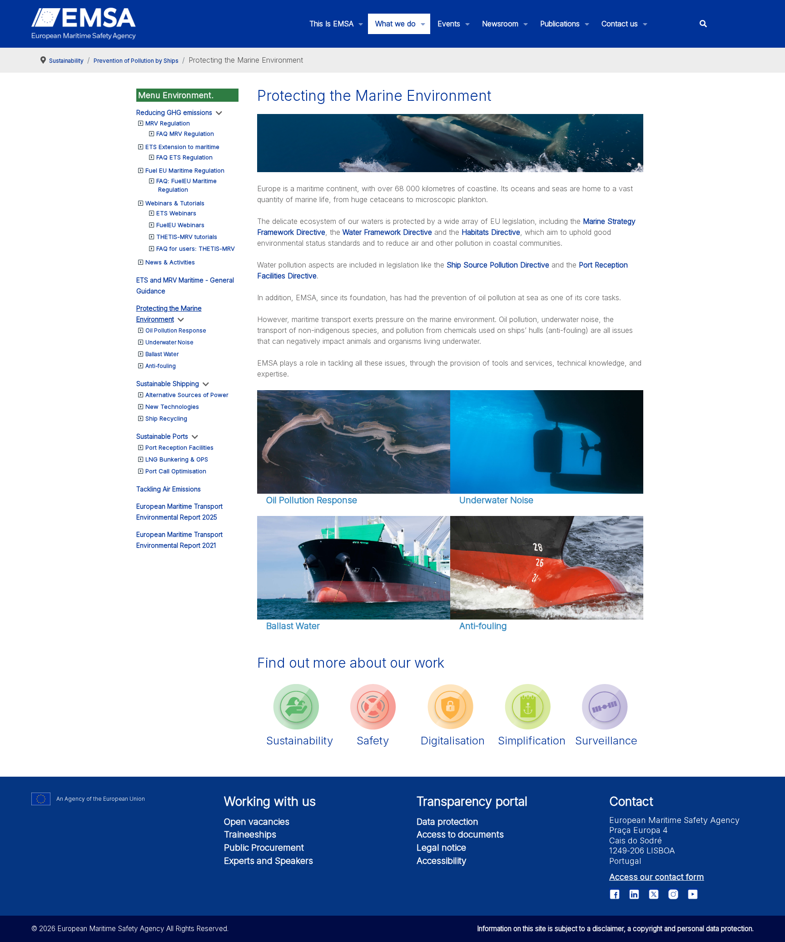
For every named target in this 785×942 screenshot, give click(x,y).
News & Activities (170, 262)
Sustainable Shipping (167, 383)
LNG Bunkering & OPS (176, 459)
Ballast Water (162, 354)
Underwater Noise (169, 342)
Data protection (447, 821)
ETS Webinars (176, 213)
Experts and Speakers (268, 860)
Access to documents (460, 834)
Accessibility (442, 860)
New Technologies (172, 406)
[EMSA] (83, 24)
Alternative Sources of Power (187, 394)
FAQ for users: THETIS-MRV (195, 248)
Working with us (270, 801)
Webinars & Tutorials (174, 203)
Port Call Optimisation (175, 471)
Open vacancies (256, 821)
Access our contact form (656, 877)
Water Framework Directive (387, 232)
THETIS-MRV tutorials (186, 236)
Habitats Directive (491, 232)
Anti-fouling (160, 365)
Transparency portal (472, 801)
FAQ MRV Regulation (185, 133)
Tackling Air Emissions (168, 489)
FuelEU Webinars (180, 224)
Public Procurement (264, 847)
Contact (631, 801)
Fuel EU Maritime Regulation (184, 170)
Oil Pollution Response (175, 330)
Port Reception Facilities (179, 447)
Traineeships (250, 834)
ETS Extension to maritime (182, 146)
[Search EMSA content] (703, 24)
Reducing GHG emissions (174, 112)
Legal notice (441, 847)
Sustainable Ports (162, 436)
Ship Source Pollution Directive (498, 264)
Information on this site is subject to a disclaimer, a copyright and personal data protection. (615, 928)
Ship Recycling (166, 418)
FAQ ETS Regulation (184, 157)
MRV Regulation (167, 123)
